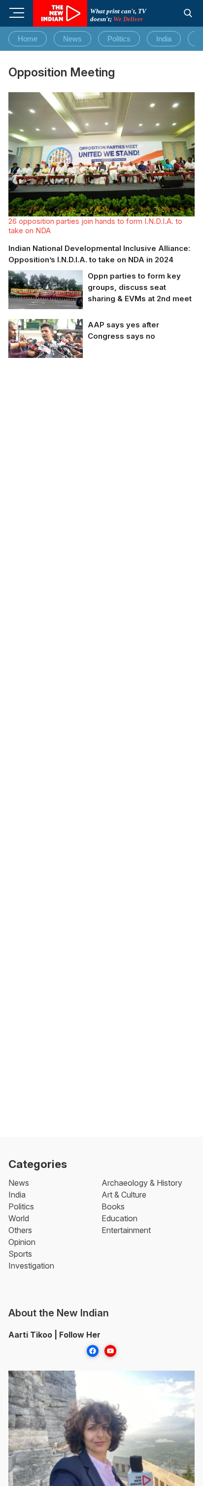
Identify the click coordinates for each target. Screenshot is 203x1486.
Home (27, 39)
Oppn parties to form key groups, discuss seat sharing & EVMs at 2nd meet (140, 287)
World (18, 1218)
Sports (20, 1254)
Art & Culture (124, 1195)
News (72, 39)
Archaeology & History (142, 1183)
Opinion (21, 1242)
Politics (119, 39)
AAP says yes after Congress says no (123, 330)
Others (20, 1230)
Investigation (31, 1266)
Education (119, 1218)
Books (113, 1206)
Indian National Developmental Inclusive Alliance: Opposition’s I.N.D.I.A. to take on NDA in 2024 (99, 254)
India (163, 39)
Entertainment (126, 1230)
